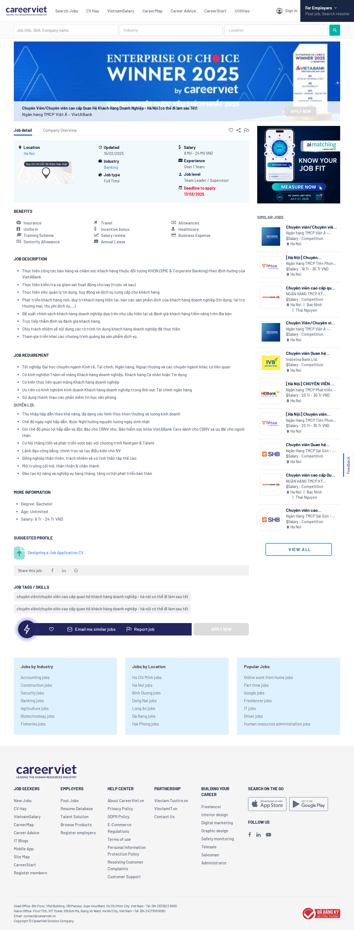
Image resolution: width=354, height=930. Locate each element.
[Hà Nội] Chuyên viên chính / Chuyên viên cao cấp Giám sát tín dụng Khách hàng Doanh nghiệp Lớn (311, 414)
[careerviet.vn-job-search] (267, 804)
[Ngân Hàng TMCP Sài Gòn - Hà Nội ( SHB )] (271, 454)
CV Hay (92, 10)
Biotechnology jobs (37, 716)
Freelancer (211, 806)
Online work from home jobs (268, 677)
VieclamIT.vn (165, 808)
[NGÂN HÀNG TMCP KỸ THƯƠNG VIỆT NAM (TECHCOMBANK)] (271, 297)
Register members (30, 872)
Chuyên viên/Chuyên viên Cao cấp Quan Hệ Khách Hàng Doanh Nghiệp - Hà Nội (311, 226)
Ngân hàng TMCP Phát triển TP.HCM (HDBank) (309, 390)
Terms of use (119, 839)
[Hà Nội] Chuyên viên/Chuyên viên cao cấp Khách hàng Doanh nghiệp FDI (311, 257)
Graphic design (214, 830)
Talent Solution (74, 816)
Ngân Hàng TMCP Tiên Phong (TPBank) (310, 263)
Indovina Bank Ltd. (302, 359)
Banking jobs (32, 700)
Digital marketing (217, 822)
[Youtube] (268, 834)
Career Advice (183, 10)
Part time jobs (256, 685)
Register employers (78, 832)
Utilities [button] (242, 10)
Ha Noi (29, 153)
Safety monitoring (217, 838)
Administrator (214, 862)
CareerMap (152, 10)
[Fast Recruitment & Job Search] (26, 10)
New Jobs (23, 800)
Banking (111, 167)
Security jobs (32, 692)
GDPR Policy (118, 816)
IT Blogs (21, 840)
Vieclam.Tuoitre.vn (171, 800)
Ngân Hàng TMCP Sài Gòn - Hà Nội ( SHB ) (311, 451)
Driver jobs (253, 716)
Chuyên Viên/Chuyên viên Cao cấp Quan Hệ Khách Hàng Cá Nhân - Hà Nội (311, 322)
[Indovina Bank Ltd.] (271, 362)
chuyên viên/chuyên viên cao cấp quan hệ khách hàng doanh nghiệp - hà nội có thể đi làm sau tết (102, 596)
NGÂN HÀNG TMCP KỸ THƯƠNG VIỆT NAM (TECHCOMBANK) (304, 294)
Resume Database (77, 808)
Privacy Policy (120, 808)
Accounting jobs (35, 677)
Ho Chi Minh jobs (147, 677)
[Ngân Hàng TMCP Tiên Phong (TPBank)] (271, 267)
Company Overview (60, 130)
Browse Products (76, 824)
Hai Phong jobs (145, 723)
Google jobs (254, 692)
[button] (231, 130)
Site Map (22, 856)
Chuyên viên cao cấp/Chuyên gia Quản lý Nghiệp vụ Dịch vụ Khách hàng (310, 510)
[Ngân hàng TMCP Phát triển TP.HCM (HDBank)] (271, 393)
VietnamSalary (120, 10)
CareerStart (215, 10)
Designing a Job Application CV (56, 552)
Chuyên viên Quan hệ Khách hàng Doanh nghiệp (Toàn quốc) (311, 444)
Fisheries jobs (33, 723)
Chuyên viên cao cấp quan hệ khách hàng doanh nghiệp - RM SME (311, 287)
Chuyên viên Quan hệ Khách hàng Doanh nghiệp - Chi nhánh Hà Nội (311, 353)
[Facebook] (249, 834)
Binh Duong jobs (146, 692)
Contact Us (164, 816)
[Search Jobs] (334, 30)
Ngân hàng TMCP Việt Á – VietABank (57, 114)
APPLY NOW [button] (300, 111)
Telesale (209, 846)
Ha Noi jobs (142, 685)
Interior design (214, 814)
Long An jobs (143, 708)
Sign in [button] (291, 10)
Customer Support (124, 876)
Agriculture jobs (35, 708)
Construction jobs (36, 685)
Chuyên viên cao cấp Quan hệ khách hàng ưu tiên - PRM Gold (311, 474)
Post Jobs (70, 800)
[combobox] (66, 30)
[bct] (320, 912)
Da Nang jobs (143, 716)
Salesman (210, 854)
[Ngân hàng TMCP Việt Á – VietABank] (271, 236)
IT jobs (250, 708)
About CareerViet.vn (126, 800)
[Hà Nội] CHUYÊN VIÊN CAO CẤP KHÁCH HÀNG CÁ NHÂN (308, 383)
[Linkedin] (258, 834)
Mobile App (23, 848)
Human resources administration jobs (277, 723)
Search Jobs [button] (66, 10)
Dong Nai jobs (144, 700)
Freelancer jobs (258, 700)
